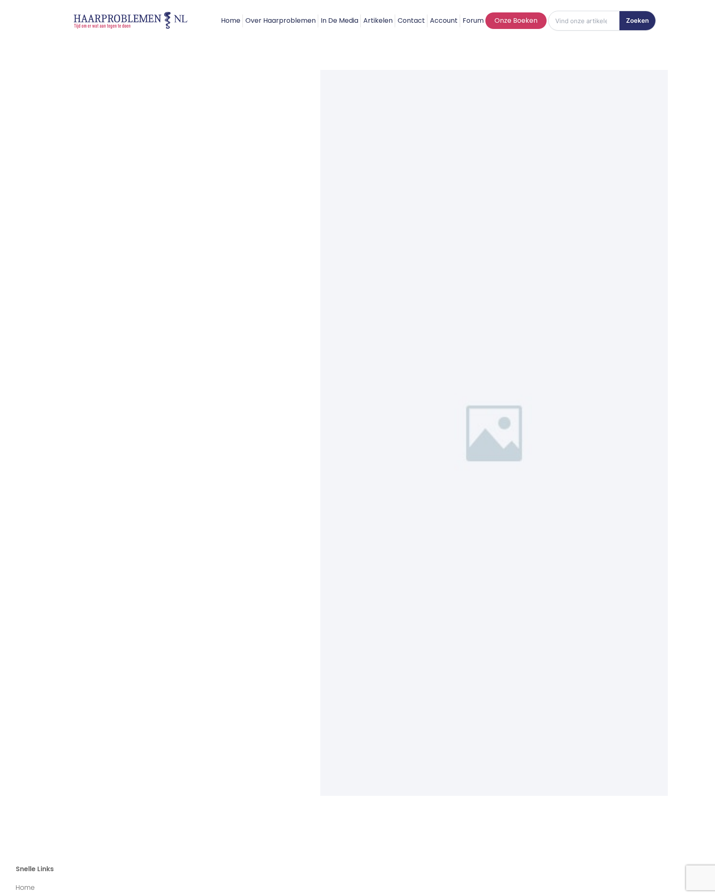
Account (444, 20)
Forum (473, 20)
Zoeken (637, 20)
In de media (339, 20)
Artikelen (378, 20)
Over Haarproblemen (280, 20)
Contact (411, 20)
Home (230, 20)
